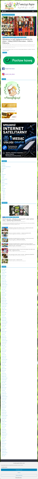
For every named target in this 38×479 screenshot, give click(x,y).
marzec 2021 (4, 370)
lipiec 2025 (3, 289)
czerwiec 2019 (4, 402)
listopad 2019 (4, 395)
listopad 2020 (4, 376)
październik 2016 (4, 452)
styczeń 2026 (4, 280)
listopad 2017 (4, 432)
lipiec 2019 (3, 401)
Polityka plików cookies (18, 477)
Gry (2, 172)
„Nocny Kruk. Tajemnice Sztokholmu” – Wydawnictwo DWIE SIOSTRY (20, 233)
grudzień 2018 (4, 412)
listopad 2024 (4, 301)
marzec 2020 (4, 388)
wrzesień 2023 (4, 323)
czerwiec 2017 (4, 440)
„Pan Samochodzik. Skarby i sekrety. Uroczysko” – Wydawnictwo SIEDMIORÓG (21, 254)
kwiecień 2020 (4, 387)
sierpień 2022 (4, 343)
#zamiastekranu (15, 44)
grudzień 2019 (4, 393)
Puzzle (3, 186)
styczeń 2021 (4, 373)
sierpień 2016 (4, 454)
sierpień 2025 (4, 287)
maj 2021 (3, 367)
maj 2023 (3, 329)
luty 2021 (3, 371)
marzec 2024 (4, 314)
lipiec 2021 (3, 364)
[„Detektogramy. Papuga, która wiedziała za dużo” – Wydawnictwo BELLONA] (5, 227)
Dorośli (3, 169)
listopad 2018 (4, 413)
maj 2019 (3, 404)
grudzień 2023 (4, 318)
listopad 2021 (4, 357)
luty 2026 (3, 278)
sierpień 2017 (4, 437)
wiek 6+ (22, 37)
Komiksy (3, 176)
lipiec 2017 (3, 438)
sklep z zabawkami (5, 47)
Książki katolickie (4, 179)
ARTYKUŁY (3, 163)
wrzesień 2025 (4, 286)
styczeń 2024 (4, 317)
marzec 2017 (4, 444)
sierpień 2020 (4, 381)
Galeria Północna (20, 44)
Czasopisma (4, 168)
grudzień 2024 (4, 300)
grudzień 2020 (4, 374)
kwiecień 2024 (4, 312)
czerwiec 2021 (4, 365)
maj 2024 (3, 311)
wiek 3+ (18, 37)
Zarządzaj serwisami (4, 467)
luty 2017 (3, 446)
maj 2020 (3, 385)
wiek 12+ (11, 37)
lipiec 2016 (3, 455)
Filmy (2, 171)
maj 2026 (3, 273)
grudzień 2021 (4, 356)
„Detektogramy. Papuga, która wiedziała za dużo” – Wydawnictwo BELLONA (21, 227)
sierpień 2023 (4, 325)
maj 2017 (3, 441)
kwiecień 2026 (4, 275)
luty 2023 (3, 334)
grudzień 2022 (4, 337)
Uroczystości (4, 188)
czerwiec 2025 (4, 290)
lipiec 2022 (3, 345)
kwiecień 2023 (4, 331)
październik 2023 (4, 322)
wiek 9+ (25, 37)
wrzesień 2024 (4, 304)
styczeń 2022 (4, 354)
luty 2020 (3, 390)
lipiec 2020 (3, 382)
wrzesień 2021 (4, 360)
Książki (3, 177)
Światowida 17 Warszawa (11, 47)
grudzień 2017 (4, 430)
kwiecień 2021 (4, 368)
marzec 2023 (4, 332)
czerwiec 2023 (4, 328)
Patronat (3, 180)
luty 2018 (3, 427)
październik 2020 (4, 378)
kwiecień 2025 (4, 294)
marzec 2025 (4, 295)
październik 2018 (4, 415)
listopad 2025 (4, 283)
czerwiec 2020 (4, 384)
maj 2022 (3, 348)
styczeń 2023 (4, 336)
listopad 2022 (4, 339)
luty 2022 (3, 353)
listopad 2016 (4, 451)
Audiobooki (3, 165)
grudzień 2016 (4, 449)
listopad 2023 (4, 320)
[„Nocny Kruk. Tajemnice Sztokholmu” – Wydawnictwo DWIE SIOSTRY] (5, 232)
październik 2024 (4, 303)
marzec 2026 (4, 276)
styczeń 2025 (4, 298)
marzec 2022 (4, 351)
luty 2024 (3, 315)
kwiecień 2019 (4, 406)
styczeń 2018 (4, 429)
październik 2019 (4, 396)
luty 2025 (3, 297)
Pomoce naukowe (4, 183)
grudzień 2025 (4, 281)
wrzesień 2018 (4, 416)
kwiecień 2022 (4, 350)
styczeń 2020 (4, 392)
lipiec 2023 (3, 326)
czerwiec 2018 (4, 421)
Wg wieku (3, 190)
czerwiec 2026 (4, 272)
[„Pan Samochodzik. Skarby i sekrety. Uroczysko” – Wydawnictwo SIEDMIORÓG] (5, 254)
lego (27, 44)
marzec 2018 (4, 426)
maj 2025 (3, 292)
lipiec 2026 (3, 270)
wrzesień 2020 (4, 379)
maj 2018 (3, 423)
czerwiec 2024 (4, 309)
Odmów (19, 472)
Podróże (3, 182)
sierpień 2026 (4, 269)
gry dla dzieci (25, 44)
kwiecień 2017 (4, 443)
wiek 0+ (8, 37)
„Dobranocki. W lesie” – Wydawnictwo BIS (15, 259)
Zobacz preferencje (19, 475)
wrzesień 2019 (4, 398)
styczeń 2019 (4, 410)
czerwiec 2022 (4, 346)
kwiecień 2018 (4, 424)
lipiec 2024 (3, 308)
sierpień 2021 (4, 362)
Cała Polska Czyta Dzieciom (6, 166)
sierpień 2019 (4, 399)
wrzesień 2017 (4, 435)
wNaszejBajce (10, 44)
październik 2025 (4, 284)
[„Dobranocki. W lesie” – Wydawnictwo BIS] (5, 259)
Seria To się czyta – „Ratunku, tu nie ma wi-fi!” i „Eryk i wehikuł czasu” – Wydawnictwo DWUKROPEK (18, 219)
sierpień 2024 (4, 306)
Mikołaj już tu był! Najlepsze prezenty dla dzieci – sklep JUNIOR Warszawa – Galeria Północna (17, 41)
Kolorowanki (4, 174)
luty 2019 (3, 409)
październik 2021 (4, 359)
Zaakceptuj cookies (19, 469)
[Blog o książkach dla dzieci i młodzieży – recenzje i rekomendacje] (3, 11)
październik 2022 (4, 340)
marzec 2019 (4, 407)
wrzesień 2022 (4, 342)
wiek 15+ (15, 37)
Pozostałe (4, 37)
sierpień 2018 (4, 418)
